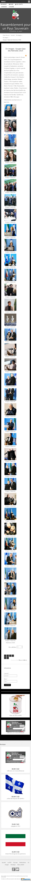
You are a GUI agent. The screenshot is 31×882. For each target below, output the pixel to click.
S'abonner (7, 685)
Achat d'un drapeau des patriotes (15, 854)
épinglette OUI (15, 826)
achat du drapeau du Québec (15, 798)
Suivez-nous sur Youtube (17, 869)
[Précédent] (5, 658)
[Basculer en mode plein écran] (10, 656)
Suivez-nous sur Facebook (13, 869)
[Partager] (8, 656)
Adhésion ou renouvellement (15, 732)
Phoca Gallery (23, 660)
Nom (5, 679)
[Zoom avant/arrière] (13, 656)
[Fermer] (5, 656)
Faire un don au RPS (16, 715)
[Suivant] (8, 658)
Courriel (6, 673)
